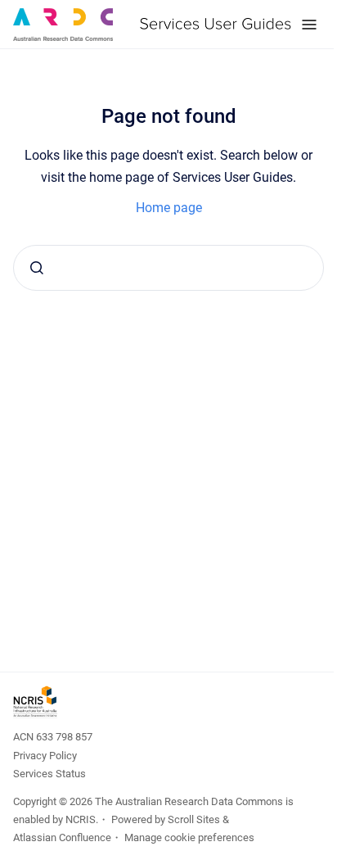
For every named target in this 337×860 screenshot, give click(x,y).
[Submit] (37, 268)
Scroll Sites (194, 819)
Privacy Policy (45, 755)
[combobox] (168, 268)
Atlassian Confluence (62, 837)
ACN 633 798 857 (52, 737)
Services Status (49, 773)
